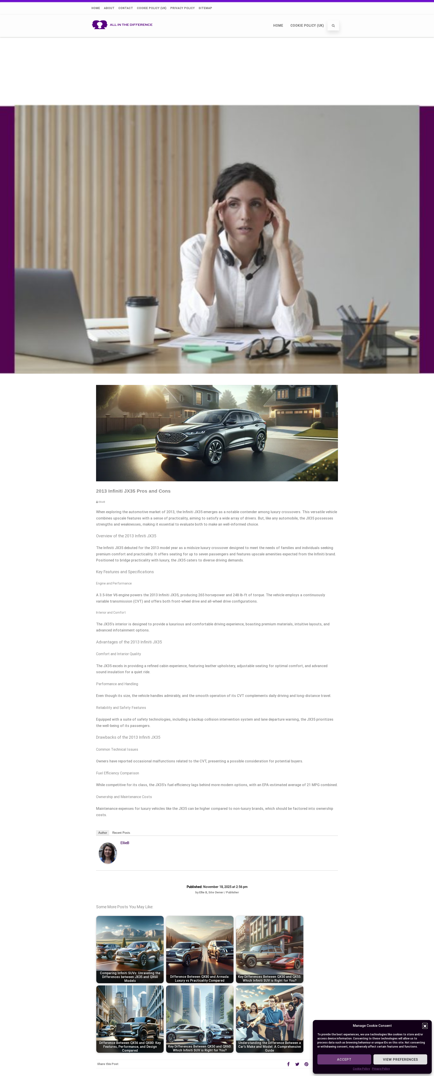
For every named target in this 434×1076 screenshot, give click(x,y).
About (109, 8)
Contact (125, 8)
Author (102, 832)
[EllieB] (108, 862)
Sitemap (205, 8)
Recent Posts (121, 832)
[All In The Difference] (124, 35)
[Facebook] (288, 1064)
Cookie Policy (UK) (152, 8)
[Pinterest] (306, 1064)
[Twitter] (297, 1064)
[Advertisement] (217, 70)
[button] (425, 1025)
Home (96, 8)
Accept (344, 1059)
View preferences (400, 1059)
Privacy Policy (381, 1068)
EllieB (124, 843)
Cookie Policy (361, 1068)
